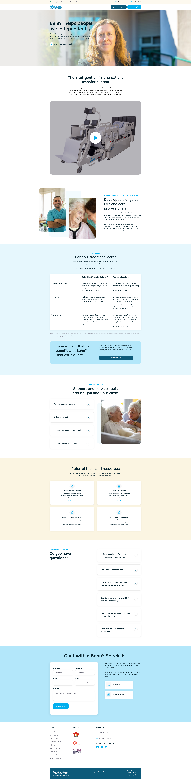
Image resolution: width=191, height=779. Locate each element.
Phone (77, 678)
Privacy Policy (54, 755)
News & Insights (55, 748)
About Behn (53, 732)
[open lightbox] (95, 138)
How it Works (78, 7)
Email (55, 678)
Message (56, 688)
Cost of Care (89, 7)
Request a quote (116, 357)
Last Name (78, 668)
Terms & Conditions (56, 758)
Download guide (134, 7)
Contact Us (53, 751)
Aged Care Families (56, 742)
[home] (56, 7)
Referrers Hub (54, 745)
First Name (56, 668)
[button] (69, 7)
